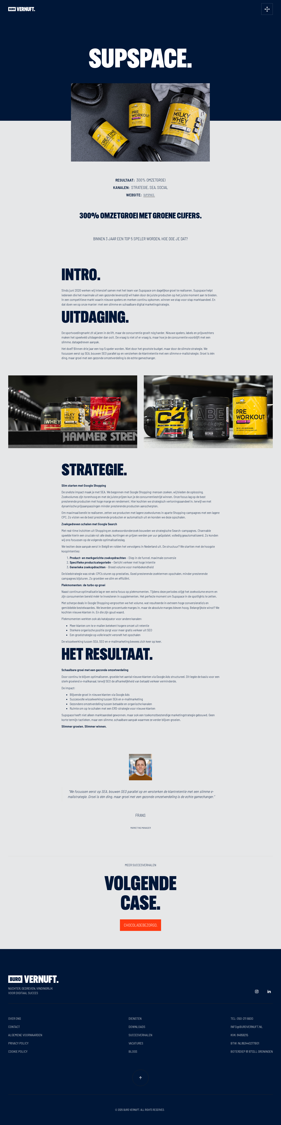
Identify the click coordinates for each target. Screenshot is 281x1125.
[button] (267, 9)
